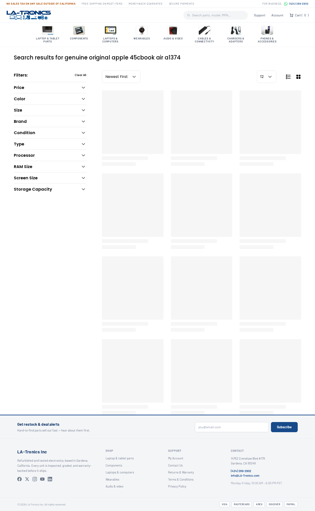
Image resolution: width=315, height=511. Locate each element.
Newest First (116, 76)
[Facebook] (19, 479)
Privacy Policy (177, 486)
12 (262, 76)
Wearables (112, 479)
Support (259, 15)
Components (114, 465)
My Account (175, 458)
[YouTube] (42, 479)
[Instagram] (35, 479)
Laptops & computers (120, 472)
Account (277, 15)
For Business (271, 3)
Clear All (80, 75)
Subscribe (284, 427)
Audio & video (114, 486)
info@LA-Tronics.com (245, 475)
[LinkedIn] (50, 479)
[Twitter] (27, 479)
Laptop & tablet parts (120, 458)
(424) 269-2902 (299, 3)
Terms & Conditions (180, 479)
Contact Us (175, 465)
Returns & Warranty (181, 472)
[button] (50, 87)
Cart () (302, 15)
